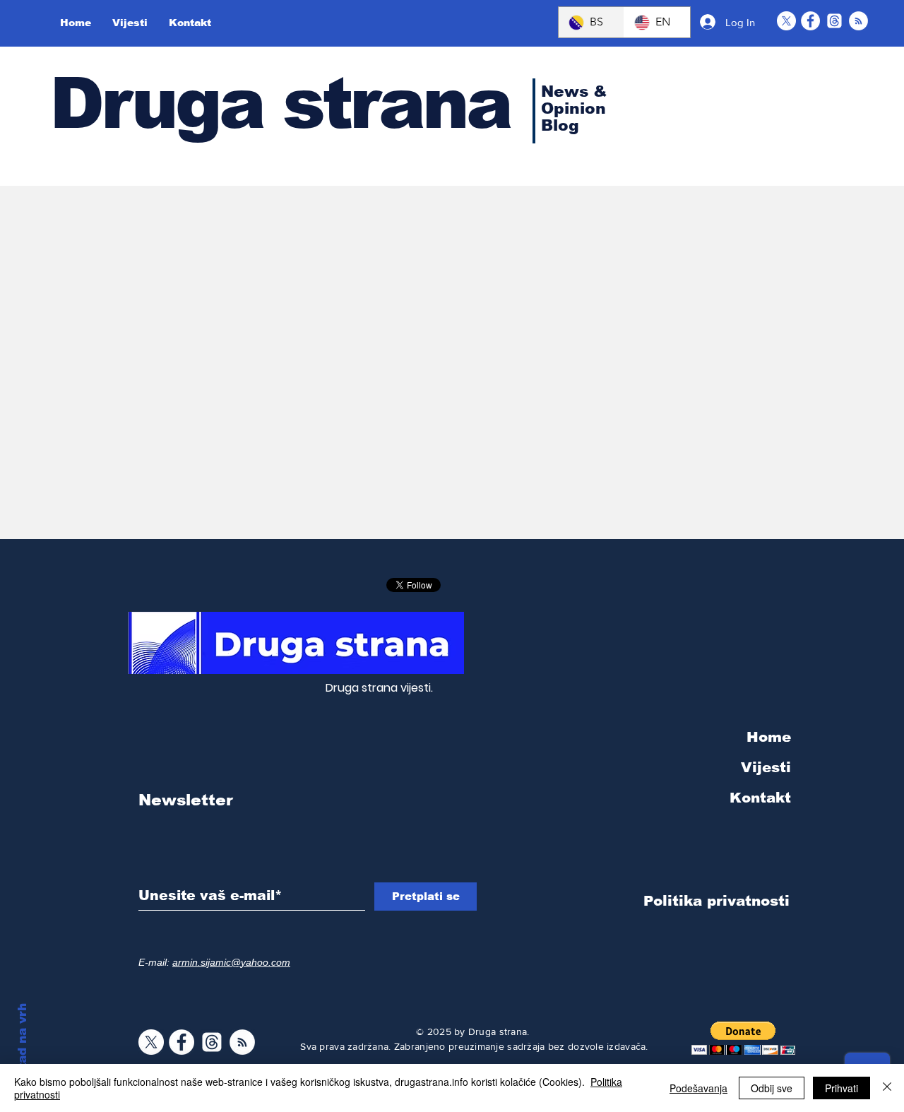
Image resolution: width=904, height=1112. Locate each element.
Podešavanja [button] (698, 1088)
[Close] (887, 1088)
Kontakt (760, 797)
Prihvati (841, 1088)
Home (769, 737)
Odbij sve (771, 1088)
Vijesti (766, 767)
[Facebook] (810, 20)
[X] (786, 20)
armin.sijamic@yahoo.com (231, 962)
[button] (743, 1038)
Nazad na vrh (22, 1045)
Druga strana (279, 103)
